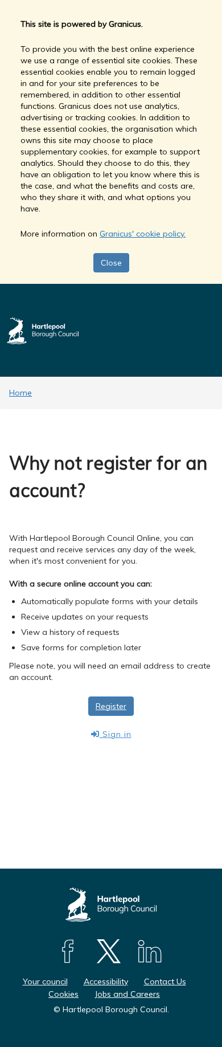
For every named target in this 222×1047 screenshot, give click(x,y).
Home (20, 393)
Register (111, 706)
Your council (45, 981)
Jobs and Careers (127, 994)
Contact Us (165, 981)
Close (111, 263)
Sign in (115, 734)
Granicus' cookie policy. (143, 234)
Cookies (63, 994)
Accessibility (106, 981)
